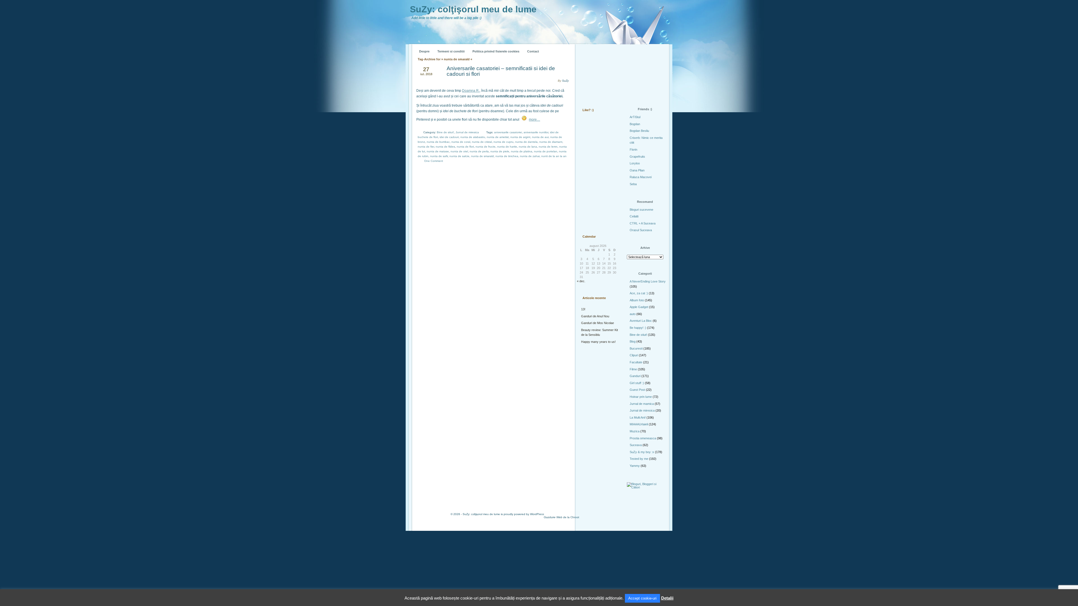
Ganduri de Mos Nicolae (597, 323)
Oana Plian (637, 170)
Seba (633, 184)
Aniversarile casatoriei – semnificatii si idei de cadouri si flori (501, 71)
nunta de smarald (482, 156)
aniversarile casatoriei (508, 132)
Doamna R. (470, 91)
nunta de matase (438, 151)
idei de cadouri (449, 137)
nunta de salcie (459, 156)
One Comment (433, 160)
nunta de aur (540, 137)
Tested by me (639, 458)
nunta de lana (528, 146)
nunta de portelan (545, 151)
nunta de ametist (498, 137)
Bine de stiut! (445, 132)
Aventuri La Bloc (641, 320)
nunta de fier (426, 146)
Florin (633, 149)
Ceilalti (634, 216)
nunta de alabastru (472, 137)
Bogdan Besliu (639, 130)
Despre (424, 51)
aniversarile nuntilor (536, 132)
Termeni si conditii (451, 51)
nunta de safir (439, 156)
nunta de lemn (548, 146)
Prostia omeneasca (643, 438)
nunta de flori (465, 146)
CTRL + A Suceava (643, 223)
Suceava (636, 445)
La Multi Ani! (638, 417)
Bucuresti (636, 348)
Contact (533, 51)
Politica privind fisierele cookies (495, 51)
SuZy (565, 80)
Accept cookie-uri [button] (642, 598)
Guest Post (637, 389)
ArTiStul (635, 117)
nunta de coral (460, 141)
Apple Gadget (639, 307)
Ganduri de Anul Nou (595, 316)
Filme (633, 369)
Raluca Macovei (641, 177)
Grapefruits (637, 156)
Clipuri (634, 355)
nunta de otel (459, 151)
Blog (633, 341)
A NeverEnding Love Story (648, 281)
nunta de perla (479, 151)
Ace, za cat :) (639, 293)
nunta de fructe (485, 146)
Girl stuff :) (637, 383)
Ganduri (635, 376)
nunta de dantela (526, 141)
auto (633, 314)
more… (534, 119)
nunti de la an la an (554, 156)
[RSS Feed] (589, 47)
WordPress (537, 514)
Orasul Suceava (641, 230)
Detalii (667, 598)
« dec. (581, 281)
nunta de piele (499, 151)
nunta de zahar (530, 156)
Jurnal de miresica (467, 132)
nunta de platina (521, 151)
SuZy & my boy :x (642, 452)
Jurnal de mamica (642, 403)
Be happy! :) (638, 327)
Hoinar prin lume (641, 396)
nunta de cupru (503, 141)
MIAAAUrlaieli (639, 424)
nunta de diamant (550, 141)
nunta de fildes (445, 146)
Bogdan (635, 124)
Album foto (637, 300)
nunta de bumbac (438, 141)
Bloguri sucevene (641, 209)
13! (583, 309)
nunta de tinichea (506, 156)
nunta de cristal (482, 141)
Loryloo (635, 163)
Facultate (636, 362)
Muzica (635, 431)
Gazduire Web (553, 517)
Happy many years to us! (598, 341)
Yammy (635, 465)
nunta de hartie (507, 146)
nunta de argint (520, 137)
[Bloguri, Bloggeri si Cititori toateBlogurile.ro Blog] (645, 487)
